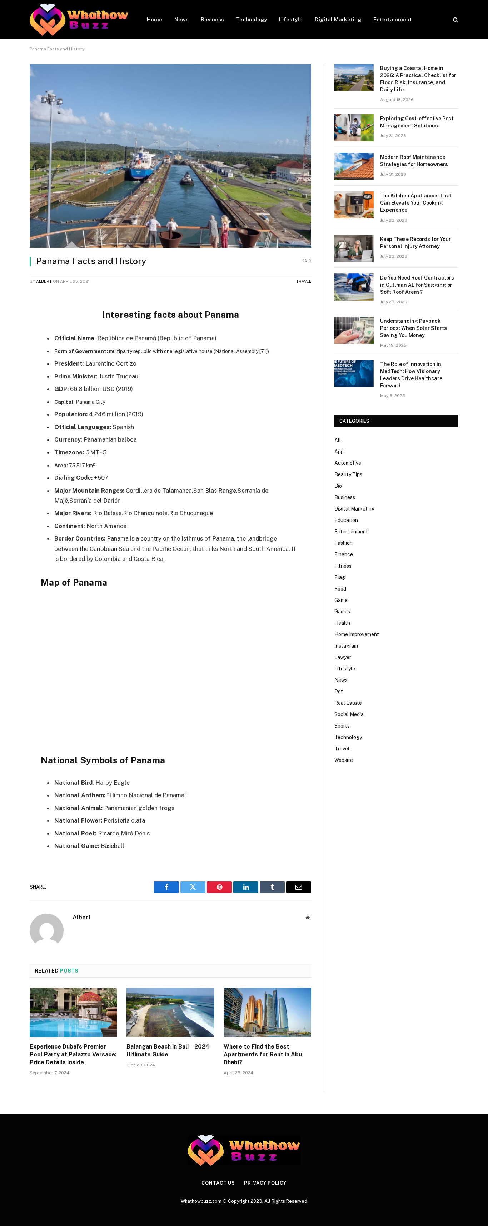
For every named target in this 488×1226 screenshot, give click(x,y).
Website (343, 760)
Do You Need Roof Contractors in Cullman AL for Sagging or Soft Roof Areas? (417, 285)
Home (154, 19)
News (181, 19)
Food (340, 589)
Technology (251, 19)
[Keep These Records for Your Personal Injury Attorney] (354, 248)
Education (346, 520)
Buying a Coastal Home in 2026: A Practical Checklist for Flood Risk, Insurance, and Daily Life (418, 78)
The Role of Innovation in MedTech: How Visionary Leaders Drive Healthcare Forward (411, 374)
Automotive (347, 463)
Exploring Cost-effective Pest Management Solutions (416, 122)
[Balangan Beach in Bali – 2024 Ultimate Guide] (170, 1012)
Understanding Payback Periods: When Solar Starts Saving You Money (413, 328)
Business (212, 19)
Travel (303, 281)
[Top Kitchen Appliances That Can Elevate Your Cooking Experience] (354, 204)
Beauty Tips (348, 474)
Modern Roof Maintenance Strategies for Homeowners (414, 160)
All (337, 440)
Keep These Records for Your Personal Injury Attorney (415, 242)
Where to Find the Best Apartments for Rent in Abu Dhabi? (263, 1054)
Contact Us (218, 1183)
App (339, 451)
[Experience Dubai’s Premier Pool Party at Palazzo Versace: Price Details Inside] (73, 1012)
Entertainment (392, 19)
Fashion (343, 543)
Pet (338, 691)
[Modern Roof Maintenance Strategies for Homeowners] (354, 166)
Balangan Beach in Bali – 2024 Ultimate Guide (167, 1050)
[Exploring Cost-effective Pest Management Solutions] (354, 127)
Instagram (346, 646)
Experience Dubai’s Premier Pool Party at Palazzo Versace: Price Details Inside (73, 1054)
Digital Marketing (338, 19)
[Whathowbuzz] (79, 19)
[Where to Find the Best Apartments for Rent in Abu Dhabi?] (267, 1012)
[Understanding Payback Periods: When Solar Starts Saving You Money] (354, 330)
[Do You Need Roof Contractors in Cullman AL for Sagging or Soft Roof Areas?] (354, 287)
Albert (44, 281)
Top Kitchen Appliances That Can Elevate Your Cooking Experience (416, 203)
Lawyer (342, 657)
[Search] (455, 20)
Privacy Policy (265, 1183)
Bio (338, 486)
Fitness (343, 566)
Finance (343, 554)
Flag (339, 577)
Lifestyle (291, 19)
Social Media (349, 714)
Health (342, 623)
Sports (342, 726)
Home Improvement (356, 634)
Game (341, 600)
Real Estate (348, 703)
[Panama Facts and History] (170, 156)
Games (342, 611)
